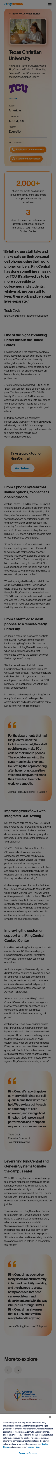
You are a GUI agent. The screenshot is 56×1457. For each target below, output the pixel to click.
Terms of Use (33, 1447)
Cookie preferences (28, 1453)
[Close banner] (50, 1417)
